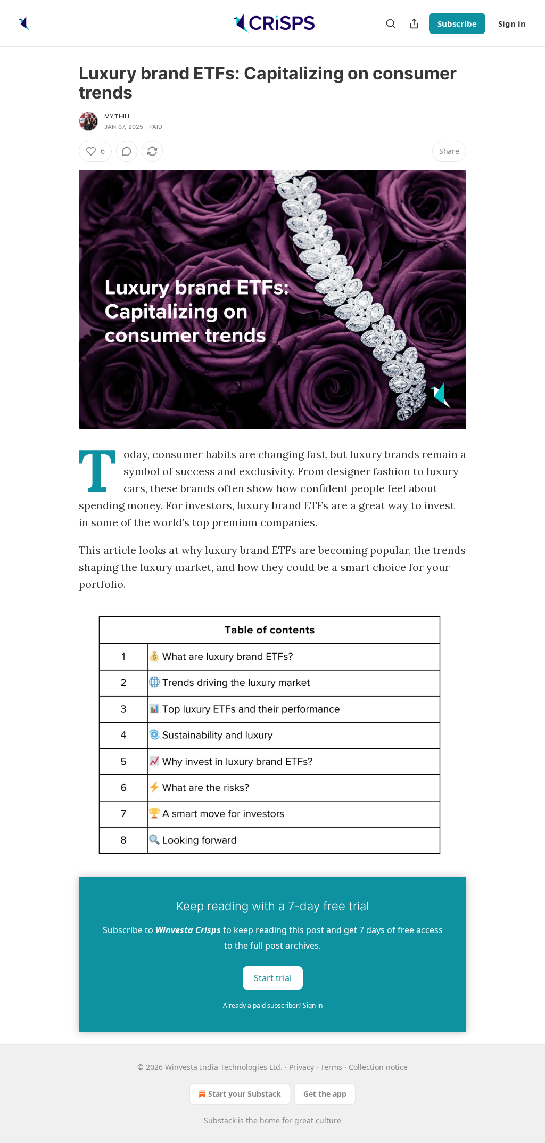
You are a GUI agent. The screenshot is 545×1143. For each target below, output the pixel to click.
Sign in (512, 23)
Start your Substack (244, 1094)
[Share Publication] (414, 23)
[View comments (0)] (126, 151)
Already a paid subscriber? (273, 1005)
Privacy (301, 1067)
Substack (220, 1120)
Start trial (273, 978)
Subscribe (457, 23)
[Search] (390, 23)
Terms (331, 1067)
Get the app (324, 1094)
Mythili (116, 116)
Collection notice (378, 1067)
